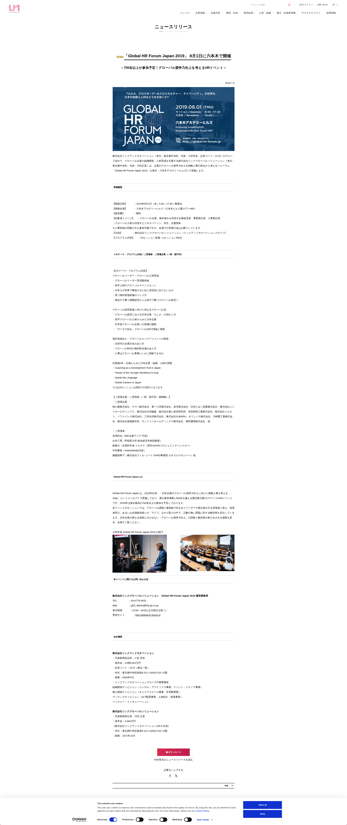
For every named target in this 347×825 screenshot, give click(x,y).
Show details (203, 820)
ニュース (185, 13)
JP (333, 5)
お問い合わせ (322, 5)
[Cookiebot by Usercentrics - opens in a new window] (79, 820)
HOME (161, 31)
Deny (262, 814)
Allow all (262, 805)
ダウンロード (174, 752)
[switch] (140, 819)
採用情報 (331, 13)
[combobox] (269, 5)
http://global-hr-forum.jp (147, 615)
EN (337, 5)
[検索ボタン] (288, 5)
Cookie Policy (202, 811)
